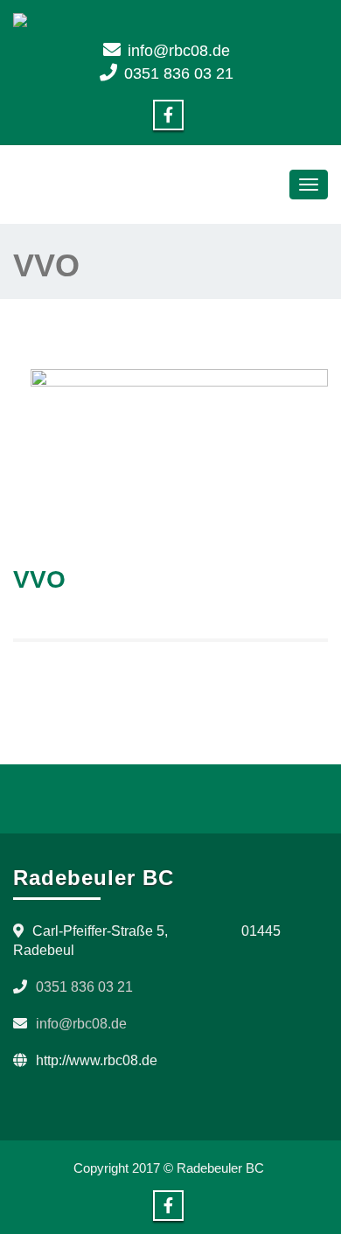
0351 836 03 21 (178, 73)
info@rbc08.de (179, 50)
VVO (39, 579)
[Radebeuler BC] (170, 20)
